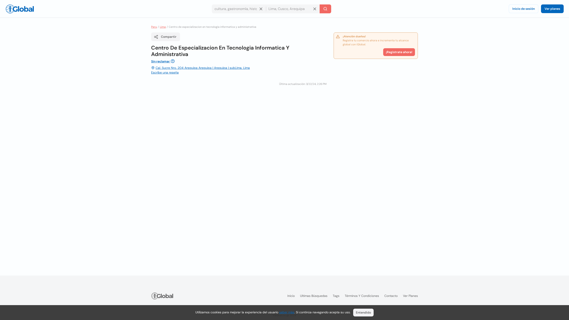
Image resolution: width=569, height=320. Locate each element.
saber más (286, 312)
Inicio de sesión (523, 9)
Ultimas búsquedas (313, 296)
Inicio (291, 296)
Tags (336, 296)
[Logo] (19, 8)
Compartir (168, 37)
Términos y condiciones (362, 296)
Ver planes (552, 9)
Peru (154, 27)
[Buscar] (325, 8)
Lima (163, 27)
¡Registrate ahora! (399, 52)
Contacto (391, 296)
